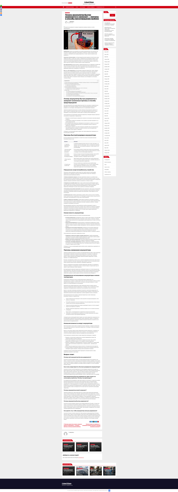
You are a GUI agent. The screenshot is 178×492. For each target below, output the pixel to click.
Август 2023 (107, 108)
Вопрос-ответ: (67, 90)
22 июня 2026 (94, 472)
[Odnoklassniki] (1, 13)
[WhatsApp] (1, 6)
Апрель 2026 (107, 59)
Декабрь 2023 (107, 98)
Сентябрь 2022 (107, 135)
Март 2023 (106, 120)
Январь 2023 (107, 125)
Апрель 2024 (107, 93)
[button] (115, 7)
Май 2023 (106, 115)
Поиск (105, 12)
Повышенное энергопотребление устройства (73, 84)
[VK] (1, 11)
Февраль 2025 (107, 76)
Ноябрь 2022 (107, 130)
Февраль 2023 (107, 123)
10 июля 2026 (80, 472)
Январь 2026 (107, 64)
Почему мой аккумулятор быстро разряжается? (74, 91)
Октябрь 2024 (107, 83)
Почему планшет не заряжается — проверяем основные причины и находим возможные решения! (91, 425)
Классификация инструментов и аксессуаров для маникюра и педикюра (110, 23)
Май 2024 (106, 91)
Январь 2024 (107, 96)
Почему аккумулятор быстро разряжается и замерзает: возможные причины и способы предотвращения (81, 82)
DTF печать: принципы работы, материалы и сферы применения (110, 35)
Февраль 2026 (107, 61)
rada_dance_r (72, 21)
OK (109, 490)
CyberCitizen (89, 2)
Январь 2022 (107, 152)
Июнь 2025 (106, 71)
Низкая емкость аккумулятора (71, 85)
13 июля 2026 (66, 472)
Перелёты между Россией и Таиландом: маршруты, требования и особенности (109, 44)
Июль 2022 (106, 140)
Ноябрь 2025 (107, 69)
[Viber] (1, 9)
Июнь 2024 (106, 88)
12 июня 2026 (107, 472)
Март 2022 (106, 147)
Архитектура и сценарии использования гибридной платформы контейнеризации (110, 39)
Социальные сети (100, 7)
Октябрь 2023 (107, 103)
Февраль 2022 (107, 150)
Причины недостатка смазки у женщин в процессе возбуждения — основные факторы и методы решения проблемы (73, 425)
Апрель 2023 (107, 118)
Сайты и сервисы (90, 7)
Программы (82, 7)
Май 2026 (106, 56)
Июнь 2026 (106, 54)
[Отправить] (1, 15)
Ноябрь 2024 (107, 81)
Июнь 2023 (106, 113)
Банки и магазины (70, 7)
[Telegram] (1, 8)
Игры (77, 7)
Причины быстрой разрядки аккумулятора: (72, 83)
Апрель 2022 (107, 145)
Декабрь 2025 (107, 66)
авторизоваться (81, 457)
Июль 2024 (106, 86)
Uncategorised (66, 444)
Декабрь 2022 (107, 128)
